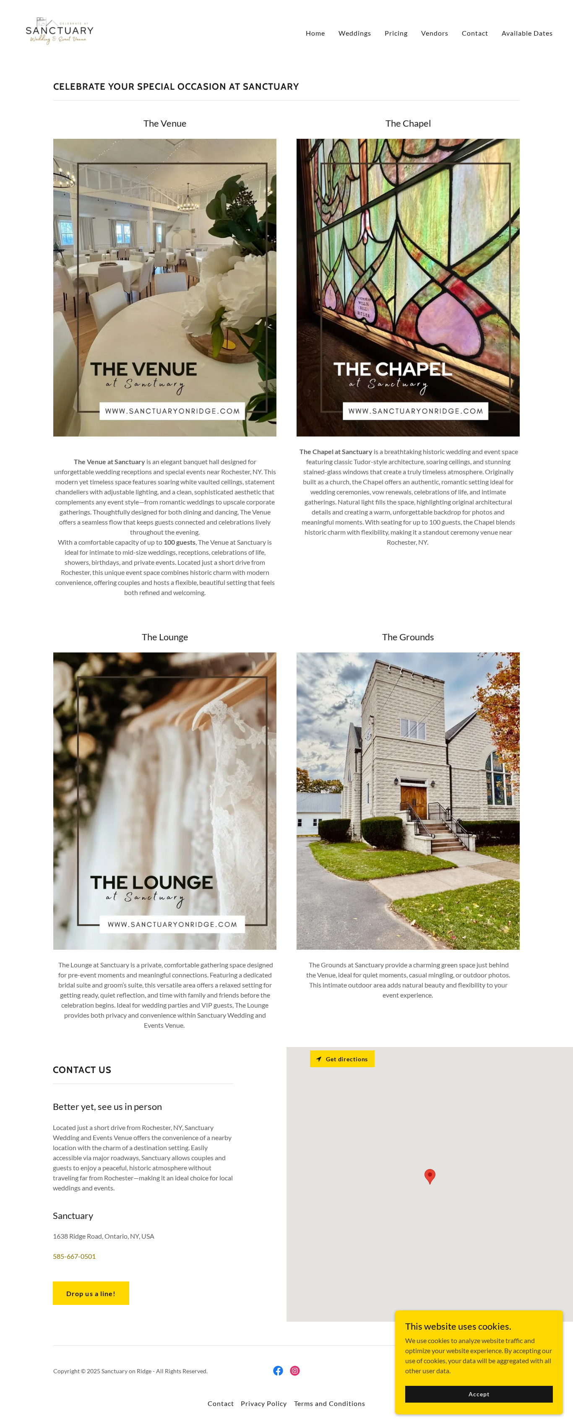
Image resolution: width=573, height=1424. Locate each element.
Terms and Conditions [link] (329, 1403)
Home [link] (315, 33)
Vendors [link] (434, 33)
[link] (59, 31)
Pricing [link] (396, 33)
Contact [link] (475, 33)
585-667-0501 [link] (74, 1256)
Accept (479, 1394)
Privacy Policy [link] (264, 1403)
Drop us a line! (90, 1293)
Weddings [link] (355, 33)
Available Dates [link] (527, 33)
